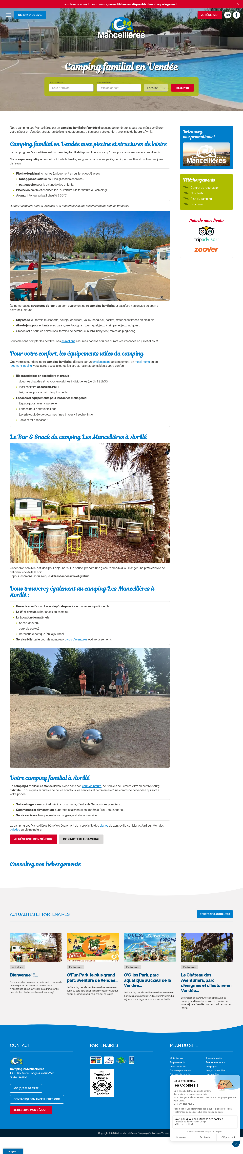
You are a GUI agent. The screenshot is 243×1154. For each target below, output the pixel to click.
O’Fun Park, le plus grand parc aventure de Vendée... (92, 977)
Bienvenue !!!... (24, 974)
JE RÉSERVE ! (209, 15)
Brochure (197, 204)
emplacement (101, 361)
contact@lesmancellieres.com (37, 1099)
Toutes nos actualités (215, 914)
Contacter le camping (81, 839)
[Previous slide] (16, 255)
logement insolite (21, 365)
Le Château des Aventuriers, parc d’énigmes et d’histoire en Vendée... (206, 982)
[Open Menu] (8, 15)
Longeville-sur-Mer (215, 1070)
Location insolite (178, 1066)
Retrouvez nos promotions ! (199, 134)
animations (68, 341)
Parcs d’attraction (214, 1058)
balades (15, 829)
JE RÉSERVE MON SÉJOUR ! (31, 1110)
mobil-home (142, 361)
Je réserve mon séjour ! (33, 839)
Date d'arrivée (56, 82)
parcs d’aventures (76, 639)
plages (104, 825)
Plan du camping (201, 198)
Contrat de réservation (205, 187)
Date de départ (104, 82)
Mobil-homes (176, 1058)
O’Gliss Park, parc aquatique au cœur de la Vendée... (147, 980)
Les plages (211, 1066)
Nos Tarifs (197, 193)
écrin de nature (91, 786)
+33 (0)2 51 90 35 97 (30, 15)
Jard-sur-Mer (212, 1074)
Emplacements (177, 1062)
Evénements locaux (215, 1062)
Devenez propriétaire (180, 1070)
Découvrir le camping (180, 1074)
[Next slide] (164, 255)
